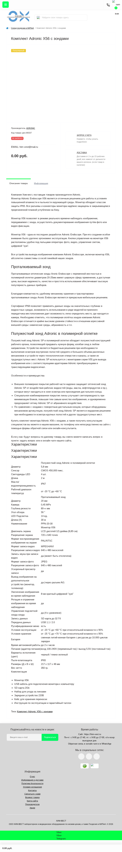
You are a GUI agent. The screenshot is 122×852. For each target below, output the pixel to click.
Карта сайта (32, 801)
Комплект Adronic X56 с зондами (35, 711)
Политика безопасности (32, 783)
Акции (32, 808)
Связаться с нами (32, 794)
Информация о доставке (32, 780)
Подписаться (50, 737)
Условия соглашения (32, 787)
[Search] (38, 17)
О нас (32, 776)
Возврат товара (32, 797)
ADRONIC (30, 128)
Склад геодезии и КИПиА (22, 28)
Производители (32, 804)
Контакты (32, 790)
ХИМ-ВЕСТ (61, 821)
